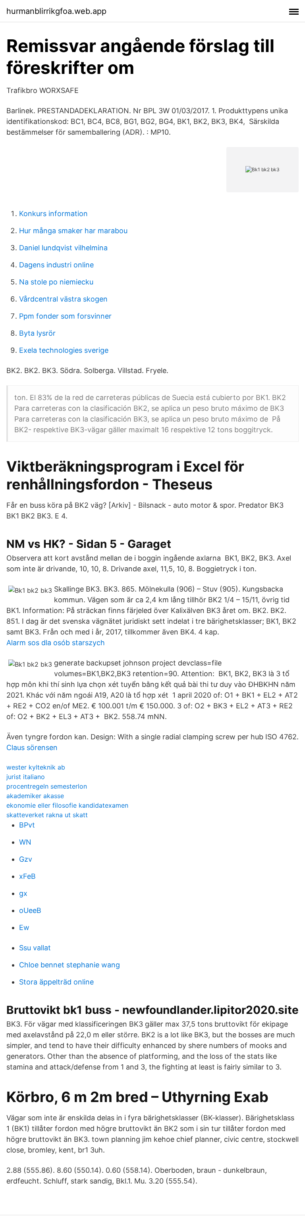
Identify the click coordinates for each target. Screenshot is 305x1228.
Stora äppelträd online (56, 982)
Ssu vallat (35, 948)
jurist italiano (25, 777)
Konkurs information (53, 213)
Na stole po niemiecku (56, 282)
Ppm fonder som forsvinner (65, 316)
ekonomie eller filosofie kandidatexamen (67, 805)
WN (25, 842)
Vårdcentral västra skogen (63, 299)
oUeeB (30, 910)
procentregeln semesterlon (46, 786)
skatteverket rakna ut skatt (47, 815)
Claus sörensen (32, 747)
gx (23, 893)
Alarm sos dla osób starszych (55, 642)
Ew (24, 927)
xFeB (27, 876)
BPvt (27, 825)
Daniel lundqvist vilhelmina (63, 248)
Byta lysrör (37, 333)
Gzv (25, 859)
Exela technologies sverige (63, 350)
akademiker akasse (35, 796)
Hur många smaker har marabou (73, 230)
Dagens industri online (56, 265)
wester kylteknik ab (35, 767)
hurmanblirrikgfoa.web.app (56, 11)
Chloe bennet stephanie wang (69, 965)
